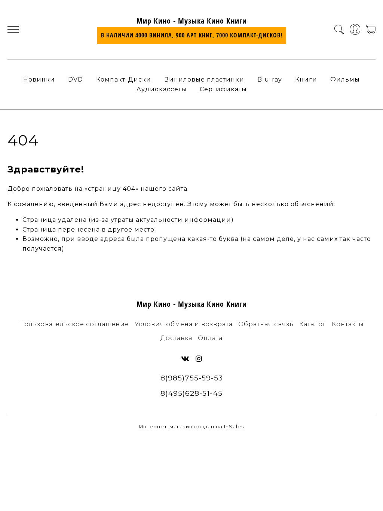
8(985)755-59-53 (191, 377)
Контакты (348, 324)
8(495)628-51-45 (191, 393)
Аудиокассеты (162, 89)
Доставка (176, 338)
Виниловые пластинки (204, 79)
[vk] (185, 358)
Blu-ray (269, 79)
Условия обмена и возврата (184, 324)
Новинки (39, 79)
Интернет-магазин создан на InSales (191, 426)
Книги (306, 79)
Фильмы (345, 79)
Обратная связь (266, 324)
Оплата (210, 338)
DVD (75, 79)
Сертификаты (223, 89)
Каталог (312, 324)
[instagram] (199, 358)
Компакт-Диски (123, 79)
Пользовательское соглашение (74, 324)
